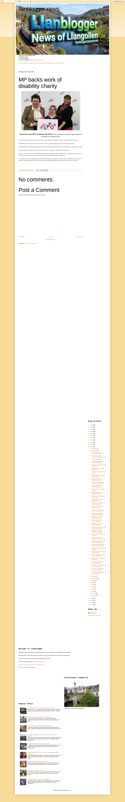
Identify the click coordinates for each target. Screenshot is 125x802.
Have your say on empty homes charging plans (97, 514)
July (92, 582)
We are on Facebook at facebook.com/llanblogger (31, 664)
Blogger (69, 790)
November (94, 450)
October (93, 576)
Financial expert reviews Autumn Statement (97, 479)
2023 (91, 431)
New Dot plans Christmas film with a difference (98, 476)
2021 (91, 435)
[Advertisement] (95, 98)
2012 (91, 604)
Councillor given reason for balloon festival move (97, 510)
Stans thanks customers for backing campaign (97, 569)
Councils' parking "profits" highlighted (97, 500)
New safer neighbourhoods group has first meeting (97, 483)
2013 (91, 602)
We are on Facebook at (24, 63)
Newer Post (22, 236)
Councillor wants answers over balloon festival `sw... (98, 528)
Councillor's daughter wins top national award (98, 552)
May (92, 587)
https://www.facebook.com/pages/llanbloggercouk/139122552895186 (47, 63)
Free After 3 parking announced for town (96, 453)
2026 (91, 425)
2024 (91, 429)
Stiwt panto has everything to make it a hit (37, 761)
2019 (91, 440)
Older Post (79, 236)
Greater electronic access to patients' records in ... (98, 493)
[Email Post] (37, 170)
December (94, 448)
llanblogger (93, 613)
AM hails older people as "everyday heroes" (97, 517)
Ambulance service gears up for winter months (98, 503)
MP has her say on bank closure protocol (97, 507)
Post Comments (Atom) (31, 243)
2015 (91, 598)
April (92, 589)
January (93, 595)
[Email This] (40, 170)
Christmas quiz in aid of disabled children (96, 524)
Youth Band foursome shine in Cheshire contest (98, 573)
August (93, 580)
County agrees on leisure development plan (97, 562)
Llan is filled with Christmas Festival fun (97, 469)
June (92, 584)
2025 (91, 427)
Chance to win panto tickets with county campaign (98, 545)
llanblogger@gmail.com (39, 60)
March (92, 591)
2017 (91, 444)
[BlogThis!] (42, 170)
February (93, 593)
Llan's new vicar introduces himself (36, 770)
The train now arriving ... (97, 459)
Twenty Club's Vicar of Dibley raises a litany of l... (98, 555)
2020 (91, 438)
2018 (91, 442)
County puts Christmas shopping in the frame (97, 531)
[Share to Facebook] (45, 170)
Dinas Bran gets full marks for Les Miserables (38, 779)
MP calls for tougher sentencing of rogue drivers (98, 456)
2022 (91, 433)
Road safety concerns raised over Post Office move (40, 717)
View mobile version (51, 239)
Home (50, 236)
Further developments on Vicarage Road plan (97, 462)
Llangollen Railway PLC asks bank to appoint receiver (40, 708)
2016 (91, 446)
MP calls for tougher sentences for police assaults (98, 566)
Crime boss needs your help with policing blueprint (98, 541)
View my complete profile (94, 615)
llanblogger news (39, 9)
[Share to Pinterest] (47, 170)
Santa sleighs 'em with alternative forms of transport (98, 538)
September (94, 578)
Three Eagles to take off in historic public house (39, 726)
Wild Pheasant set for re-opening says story (97, 486)
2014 (91, 600)
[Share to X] (44, 170)
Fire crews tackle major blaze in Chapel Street (38, 743)
